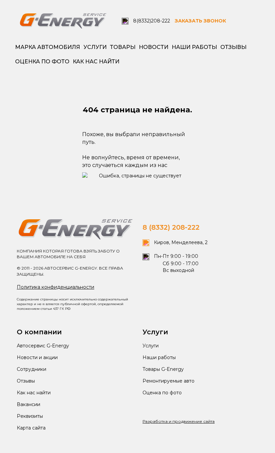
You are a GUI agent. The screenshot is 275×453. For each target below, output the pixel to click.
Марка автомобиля (47, 47)
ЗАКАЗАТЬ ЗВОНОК (200, 21)
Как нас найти (96, 61)
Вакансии (28, 404)
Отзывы (233, 47)
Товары (122, 47)
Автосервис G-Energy (43, 346)
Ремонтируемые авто (169, 381)
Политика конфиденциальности (55, 287)
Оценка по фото (42, 61)
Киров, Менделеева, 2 (180, 242)
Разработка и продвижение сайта (179, 421)
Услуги (95, 47)
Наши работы (194, 47)
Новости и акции (37, 357)
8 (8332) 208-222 (171, 227)
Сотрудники (31, 369)
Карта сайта (31, 428)
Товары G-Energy (163, 369)
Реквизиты (30, 416)
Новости (153, 47)
